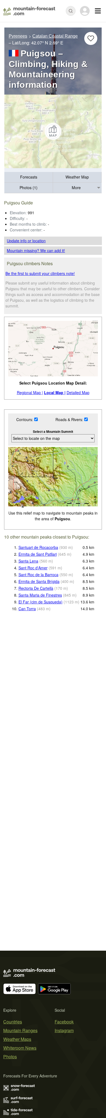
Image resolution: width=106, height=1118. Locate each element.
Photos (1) (29, 187)
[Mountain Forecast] (29, 11)
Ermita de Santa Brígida (39, 581)
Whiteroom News (19, 1048)
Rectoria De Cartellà (35, 588)
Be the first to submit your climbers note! (40, 273)
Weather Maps (17, 1039)
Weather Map (77, 177)
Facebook (64, 1022)
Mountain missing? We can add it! (36, 250)
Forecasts (28, 177)
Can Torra (27, 608)
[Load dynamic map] (53, 131)
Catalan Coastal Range (55, 36)
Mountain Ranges (20, 1030)
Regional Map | (30, 392)
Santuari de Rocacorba (38, 547)
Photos (10, 1056)
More (76, 187)
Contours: (25, 419)
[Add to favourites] (90, 38)
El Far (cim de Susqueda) (40, 602)
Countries (12, 1022)
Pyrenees (18, 36)
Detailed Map (78, 392)
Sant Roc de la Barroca (38, 574)
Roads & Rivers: (69, 419)
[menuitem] (28, 177)
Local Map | (55, 392)
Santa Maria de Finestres (40, 595)
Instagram (64, 1030)
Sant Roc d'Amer (33, 567)
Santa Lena (28, 561)
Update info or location (26, 240)
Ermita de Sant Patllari (37, 554)
